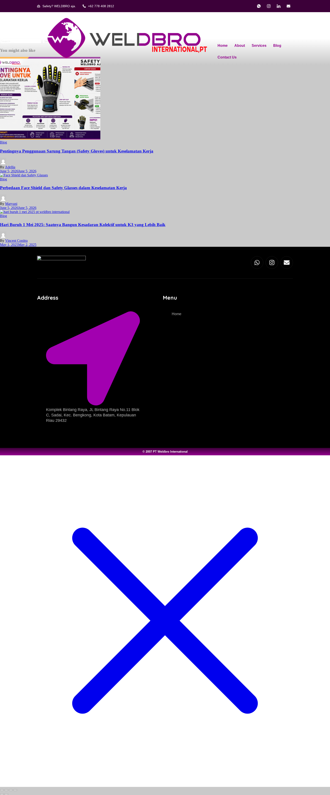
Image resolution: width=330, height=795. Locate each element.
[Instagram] (268, 6)
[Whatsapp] (257, 262)
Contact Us (227, 57)
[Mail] (288, 6)
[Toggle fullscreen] (6, 790)
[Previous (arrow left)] (2, 794)
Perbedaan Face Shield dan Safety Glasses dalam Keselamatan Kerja (63, 187)
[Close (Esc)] (15, 790)
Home (223, 45)
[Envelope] (286, 262)
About (239, 45)
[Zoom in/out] (2, 790)
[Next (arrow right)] (6, 794)
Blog (277, 45)
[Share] (11, 790)
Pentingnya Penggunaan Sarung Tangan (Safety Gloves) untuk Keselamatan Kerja (76, 151)
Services (259, 45)
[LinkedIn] (278, 6)
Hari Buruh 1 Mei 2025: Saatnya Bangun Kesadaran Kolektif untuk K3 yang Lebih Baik (82, 224)
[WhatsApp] (258, 6)
